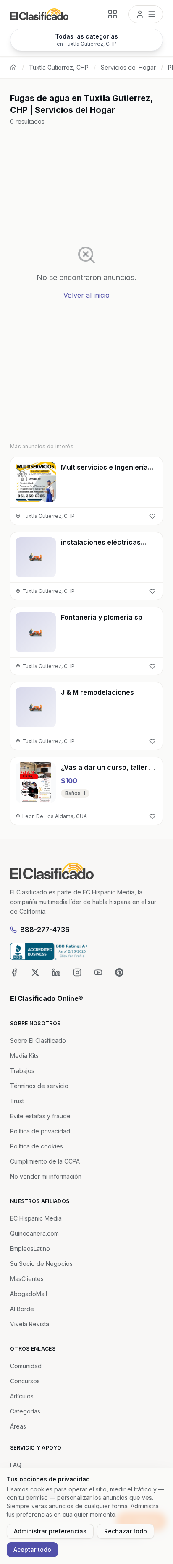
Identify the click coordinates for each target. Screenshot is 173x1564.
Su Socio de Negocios (41, 1263)
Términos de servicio (39, 1085)
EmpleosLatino (30, 1248)
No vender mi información (45, 1176)
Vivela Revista (29, 1324)
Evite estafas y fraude (40, 1116)
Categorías (25, 1411)
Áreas (18, 1426)
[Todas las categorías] (112, 14)
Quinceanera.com (34, 1233)
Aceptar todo (32, 1549)
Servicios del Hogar (128, 67)
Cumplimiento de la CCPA (45, 1161)
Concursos (25, 1381)
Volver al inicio (86, 295)
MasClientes (27, 1278)
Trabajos (22, 1070)
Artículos (22, 1396)
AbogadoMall (28, 1293)
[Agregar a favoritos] (152, 516)
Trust (17, 1100)
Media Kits (24, 1055)
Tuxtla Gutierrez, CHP (59, 67)
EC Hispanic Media (36, 1218)
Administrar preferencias (50, 1531)
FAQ (15, 1464)
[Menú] (145, 14)
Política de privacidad (40, 1131)
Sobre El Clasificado (38, 1040)
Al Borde (22, 1308)
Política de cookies (36, 1146)
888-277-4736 (45, 929)
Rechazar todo (125, 1531)
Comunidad (26, 1365)
